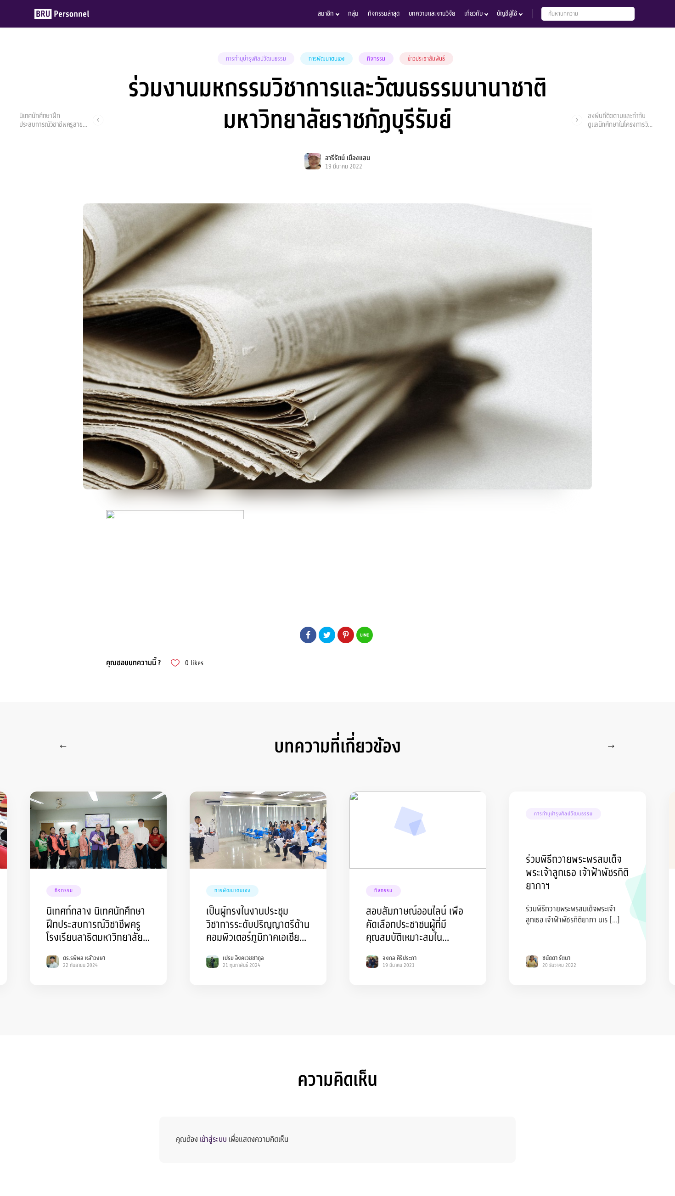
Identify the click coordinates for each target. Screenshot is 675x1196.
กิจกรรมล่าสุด (383, 13)
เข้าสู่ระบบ (213, 1139)
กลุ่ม (353, 13)
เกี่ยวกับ (473, 13)
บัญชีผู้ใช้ (507, 13)
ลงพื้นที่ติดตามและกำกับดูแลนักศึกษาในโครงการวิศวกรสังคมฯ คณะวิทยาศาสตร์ (621, 120)
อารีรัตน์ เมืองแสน (347, 158)
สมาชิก (326, 13)
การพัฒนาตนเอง (326, 59)
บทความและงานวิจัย (432, 13)
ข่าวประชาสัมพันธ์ (426, 59)
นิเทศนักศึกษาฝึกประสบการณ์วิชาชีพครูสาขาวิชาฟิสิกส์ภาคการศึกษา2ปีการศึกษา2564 (52, 120)
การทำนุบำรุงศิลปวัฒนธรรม (256, 59)
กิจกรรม (376, 59)
